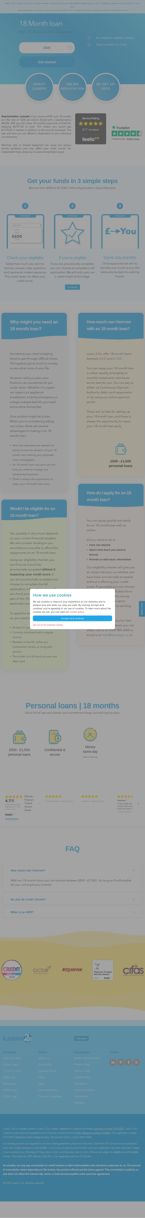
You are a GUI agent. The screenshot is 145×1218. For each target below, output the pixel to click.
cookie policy (77, 611)
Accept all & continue (72, 618)
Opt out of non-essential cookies (48, 625)
